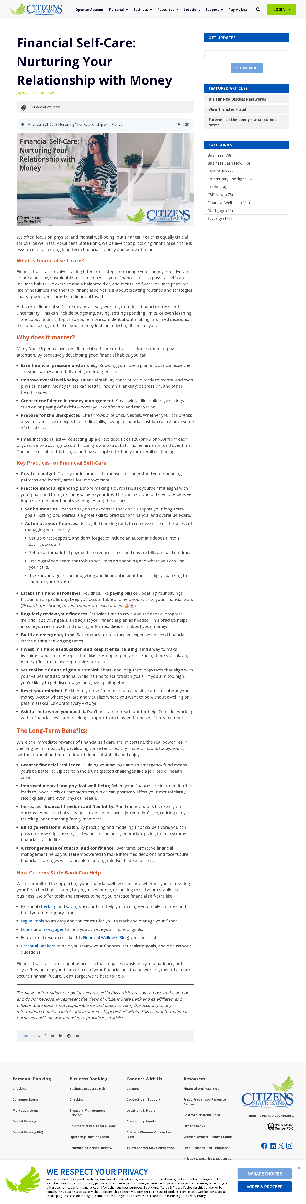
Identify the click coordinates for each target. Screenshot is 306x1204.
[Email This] (77, 1035)
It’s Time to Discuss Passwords (237, 99)
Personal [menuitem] (116, 9)
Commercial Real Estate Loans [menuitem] (93, 1126)
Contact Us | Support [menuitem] (144, 1099)
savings (73, 906)
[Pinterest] (69, 1035)
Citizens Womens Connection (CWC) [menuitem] (149, 1134)
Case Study (220, 170)
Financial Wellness (46, 107)
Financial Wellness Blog (105, 937)
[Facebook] (45, 1035)
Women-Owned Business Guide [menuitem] (208, 1137)
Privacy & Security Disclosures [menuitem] (207, 1158)
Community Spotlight (230, 178)
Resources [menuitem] (165, 9)
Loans (27, 929)
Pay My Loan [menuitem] (239, 9)
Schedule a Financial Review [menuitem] (91, 1148)
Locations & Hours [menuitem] (141, 1110)
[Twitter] (52, 1035)
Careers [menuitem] (133, 1088)
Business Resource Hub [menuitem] (87, 1088)
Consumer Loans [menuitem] (25, 1099)
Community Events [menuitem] (141, 1121)
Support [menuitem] (212, 9)
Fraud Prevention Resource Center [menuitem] (205, 1101)
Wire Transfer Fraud (227, 109)
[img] (178, 124)
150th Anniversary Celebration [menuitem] (151, 1148)
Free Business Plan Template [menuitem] (206, 1148)
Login (279, 9)
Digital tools (32, 921)
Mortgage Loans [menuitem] (25, 1110)
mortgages (53, 929)
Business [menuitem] (140, 9)
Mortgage (220, 210)
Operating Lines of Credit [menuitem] (90, 1137)
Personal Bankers (38, 946)
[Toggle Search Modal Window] (258, 9)
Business (219, 155)
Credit (217, 186)
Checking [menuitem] (19, 1088)
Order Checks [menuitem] (194, 1126)
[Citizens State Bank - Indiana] (36, 9)
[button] (23, 124)
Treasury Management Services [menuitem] (87, 1112)
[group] (105, 124)
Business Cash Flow (229, 163)
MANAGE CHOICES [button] (265, 1174)
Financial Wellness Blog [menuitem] (201, 1088)
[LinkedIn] (60, 1035)
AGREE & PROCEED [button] (265, 1186)
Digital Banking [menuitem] (24, 1121)
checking (47, 906)
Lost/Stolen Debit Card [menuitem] (202, 1115)
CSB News (220, 194)
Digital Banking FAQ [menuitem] (27, 1132)
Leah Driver (46, 93)
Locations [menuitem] (192, 9)
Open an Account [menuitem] (89, 9)
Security (220, 218)
